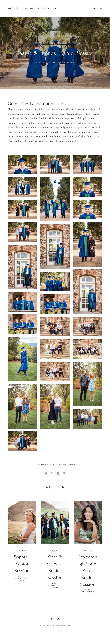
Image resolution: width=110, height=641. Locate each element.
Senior (51, 62)
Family (60, 62)
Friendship (69, 62)
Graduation (41, 62)
